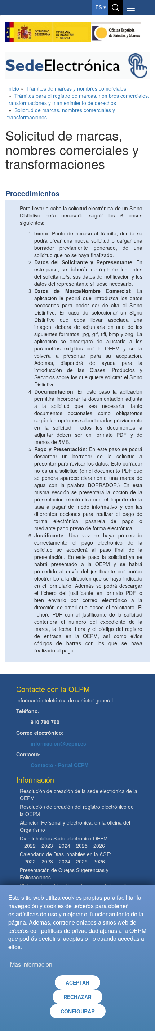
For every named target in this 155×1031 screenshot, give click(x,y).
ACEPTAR (77, 982)
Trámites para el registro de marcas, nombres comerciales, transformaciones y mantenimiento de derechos (78, 99)
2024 (64, 845)
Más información (31, 964)
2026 (99, 845)
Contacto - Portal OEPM (60, 765)
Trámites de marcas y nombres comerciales (76, 88)
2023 (47, 845)
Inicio (13, 88)
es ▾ (101, 7)
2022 (30, 845)
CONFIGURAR (78, 1011)
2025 (82, 845)
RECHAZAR (77, 996)
